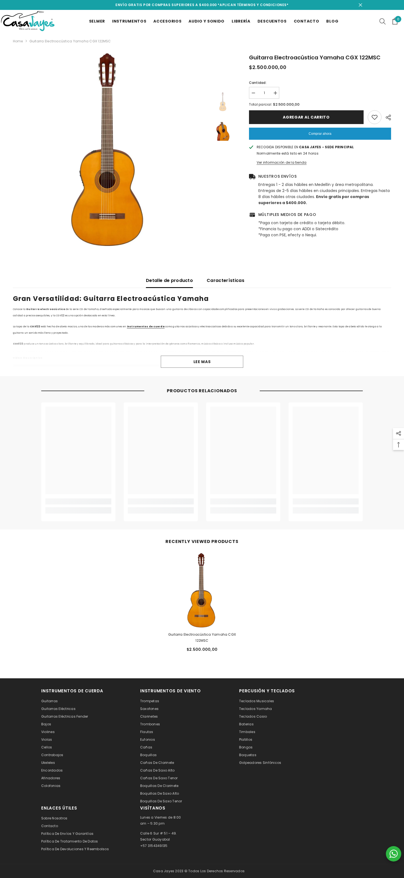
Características (225, 280)
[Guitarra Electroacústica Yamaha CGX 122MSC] (202, 590)
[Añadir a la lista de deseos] (374, 117)
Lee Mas (202, 361)
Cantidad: (258, 82)
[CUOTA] (386, 117)
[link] (78, 501)
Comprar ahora (320, 134)
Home (18, 41)
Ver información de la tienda (282, 162)
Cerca (360, 5)
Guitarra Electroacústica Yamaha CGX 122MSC (202, 637)
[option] (109, 149)
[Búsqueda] (383, 21)
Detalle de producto (169, 280)
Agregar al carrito (306, 117)
